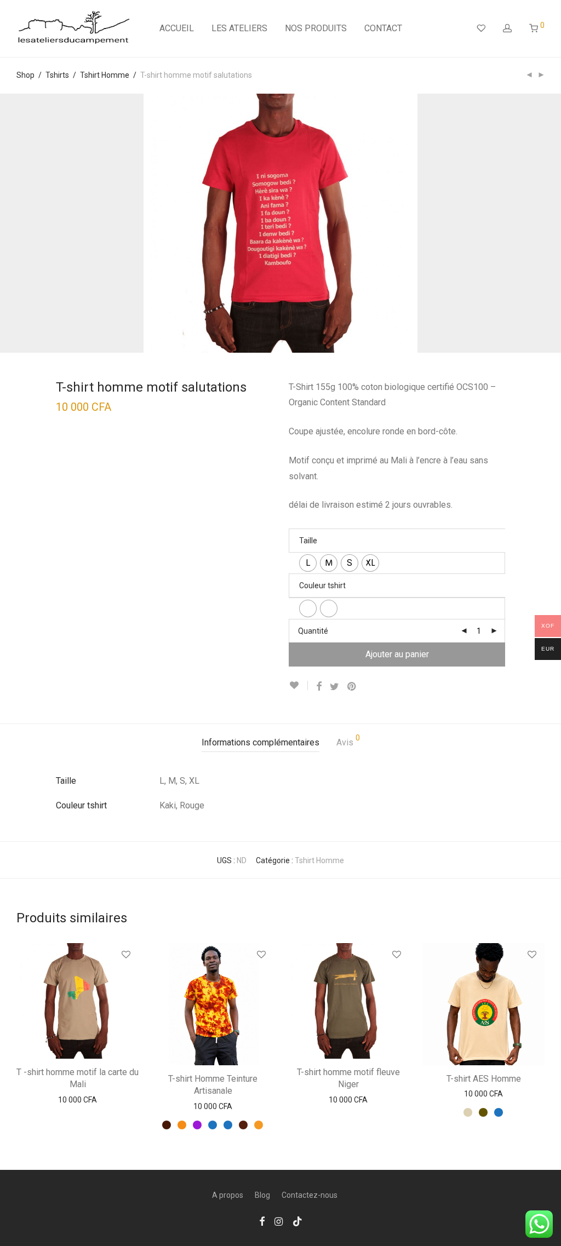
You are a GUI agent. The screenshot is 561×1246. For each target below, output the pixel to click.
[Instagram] (278, 1220)
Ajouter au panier (397, 654)
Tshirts (57, 75)
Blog (262, 1195)
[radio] (308, 563)
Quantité (313, 631)
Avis (348, 741)
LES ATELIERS (239, 28)
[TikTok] (297, 1220)
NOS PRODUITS (316, 28)
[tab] (260, 743)
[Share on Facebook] (319, 686)
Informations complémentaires (260, 742)
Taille (308, 540)
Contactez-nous (309, 1195)
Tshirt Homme (104, 75)
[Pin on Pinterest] (352, 686)
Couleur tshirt (322, 585)
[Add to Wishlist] (298, 685)
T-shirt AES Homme (483, 1078)
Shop (25, 75)
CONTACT (383, 28)
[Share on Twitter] (334, 686)
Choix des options (77, 1100)
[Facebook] (262, 1220)
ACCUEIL (176, 28)
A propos (227, 1195)
